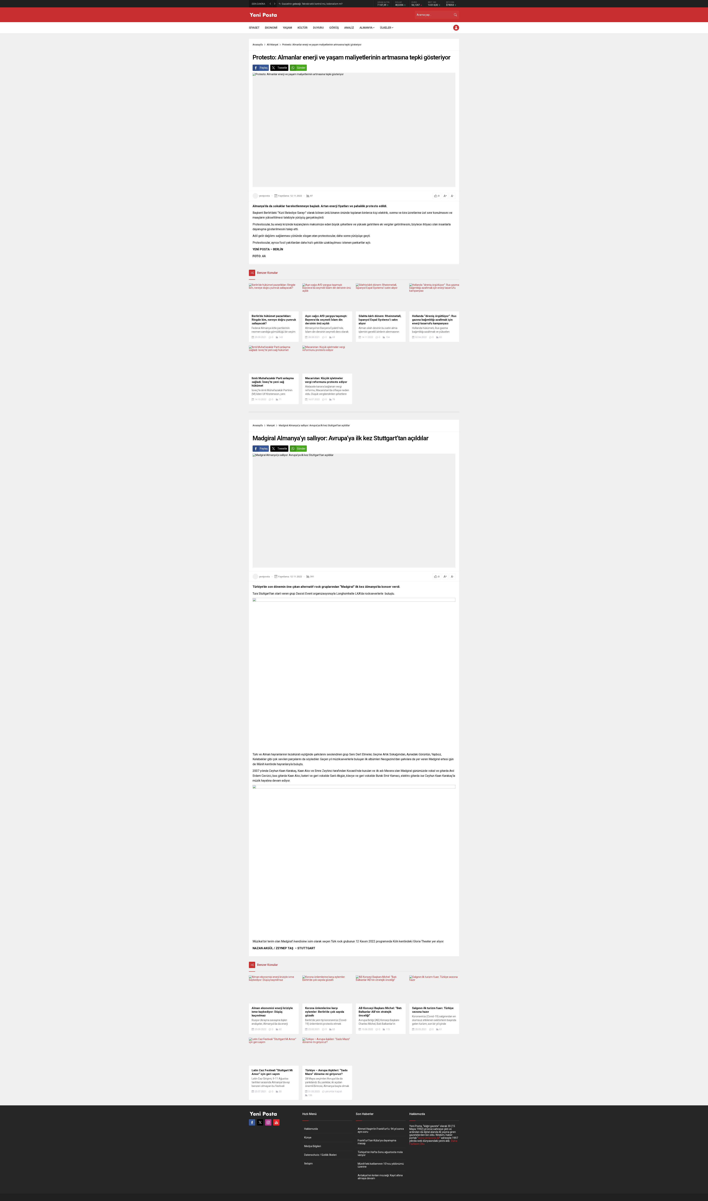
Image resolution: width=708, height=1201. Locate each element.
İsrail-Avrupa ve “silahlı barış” (297, 3)
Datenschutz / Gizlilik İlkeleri (320, 1154)
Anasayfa (258, 44)
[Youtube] (276, 1122)
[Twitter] (260, 1122)
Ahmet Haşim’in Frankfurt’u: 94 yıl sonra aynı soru (381, 1130)
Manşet (271, 425)
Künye (307, 1137)
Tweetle (282, 67)
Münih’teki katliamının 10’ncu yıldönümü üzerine (381, 1165)
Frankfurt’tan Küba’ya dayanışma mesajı (377, 1142)
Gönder (301, 67)
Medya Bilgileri (312, 1146)
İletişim (308, 1163)
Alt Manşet (272, 44)
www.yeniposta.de (429, 1137)
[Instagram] (268, 1122)
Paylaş (264, 67)
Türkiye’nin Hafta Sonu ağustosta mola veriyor (380, 1154)
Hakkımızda (311, 1128)
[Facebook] (252, 1122)
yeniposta (264, 195)
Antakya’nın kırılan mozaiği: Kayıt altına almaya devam (380, 1177)
